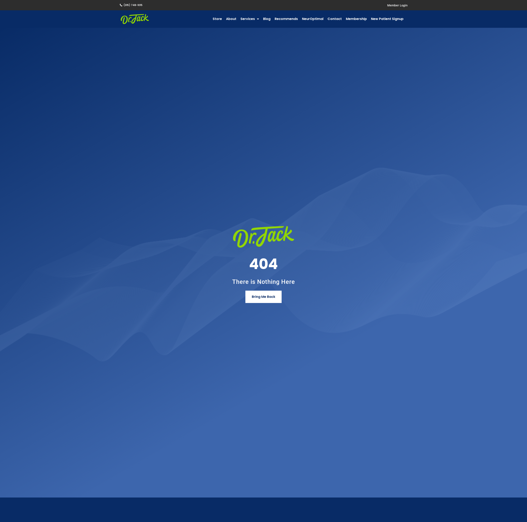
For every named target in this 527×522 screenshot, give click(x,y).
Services (247, 19)
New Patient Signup (387, 19)
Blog (266, 19)
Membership (356, 19)
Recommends (286, 19)
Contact (335, 19)
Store (217, 19)
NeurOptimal (312, 19)
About (231, 19)
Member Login (397, 5)
